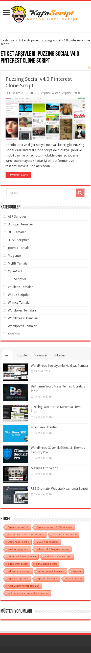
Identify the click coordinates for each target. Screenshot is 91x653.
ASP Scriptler (17, 216)
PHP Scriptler (42, 93)
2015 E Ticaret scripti (64, 534)
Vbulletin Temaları (21, 287)
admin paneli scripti (19, 571)
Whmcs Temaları (20, 302)
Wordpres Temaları (22, 310)
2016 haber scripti (18, 541)
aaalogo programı (18, 549)
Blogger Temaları (20, 224)
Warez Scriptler (61, 93)
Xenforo (14, 334)
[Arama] (80, 193)
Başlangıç (8, 40)
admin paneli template (51, 571)
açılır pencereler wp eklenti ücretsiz (28, 593)
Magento (14, 255)
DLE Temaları (17, 232)
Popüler (22, 355)
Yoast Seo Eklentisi (44, 427)
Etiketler (59, 355)
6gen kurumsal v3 (18, 527)
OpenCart (15, 271)
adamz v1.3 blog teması (22, 556)
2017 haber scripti (47, 541)
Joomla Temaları (20, 248)
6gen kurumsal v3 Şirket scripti (54, 527)
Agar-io (77, 571)
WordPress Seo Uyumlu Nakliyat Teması (59, 366)
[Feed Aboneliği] (89, 68)
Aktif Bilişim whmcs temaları (23, 585)
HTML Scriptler (18, 240)
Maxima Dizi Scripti (44, 468)
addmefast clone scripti (57, 556)
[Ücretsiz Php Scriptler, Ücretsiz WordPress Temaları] (45, 14)
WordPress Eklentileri (23, 318)
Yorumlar (41, 355)
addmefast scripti (18, 563)
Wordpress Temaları (22, 326)
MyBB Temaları (19, 263)
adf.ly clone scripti (46, 563)
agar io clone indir (47, 578)
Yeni (7, 355)
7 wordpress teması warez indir (26, 534)
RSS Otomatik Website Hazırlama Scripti (59, 488)
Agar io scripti (74, 578)
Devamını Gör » (18, 175)
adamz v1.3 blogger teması (53, 549)
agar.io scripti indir (18, 578)
